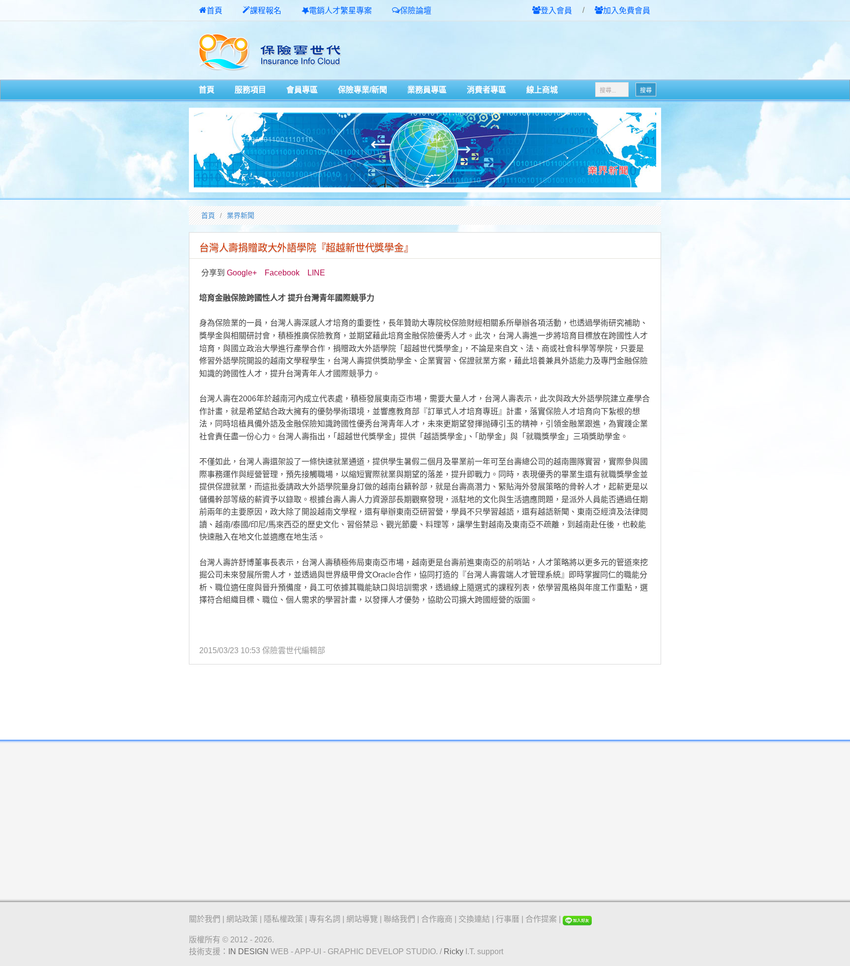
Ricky (453, 951)
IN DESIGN (248, 951)
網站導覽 (362, 919)
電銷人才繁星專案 (340, 10)
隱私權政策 (283, 919)
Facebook (282, 273)
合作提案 (541, 919)
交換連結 (474, 919)
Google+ (242, 273)
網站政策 (242, 919)
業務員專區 (427, 90)
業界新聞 (240, 215)
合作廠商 (437, 919)
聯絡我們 (399, 919)
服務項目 (250, 90)
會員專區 (302, 90)
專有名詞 (324, 919)
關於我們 (204, 919)
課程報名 (265, 10)
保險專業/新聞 (362, 90)
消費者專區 (486, 90)
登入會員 (556, 10)
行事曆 (507, 919)
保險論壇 (415, 10)
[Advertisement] (546, 51)
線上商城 (542, 90)
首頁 (214, 10)
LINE (316, 273)
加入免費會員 (626, 10)
